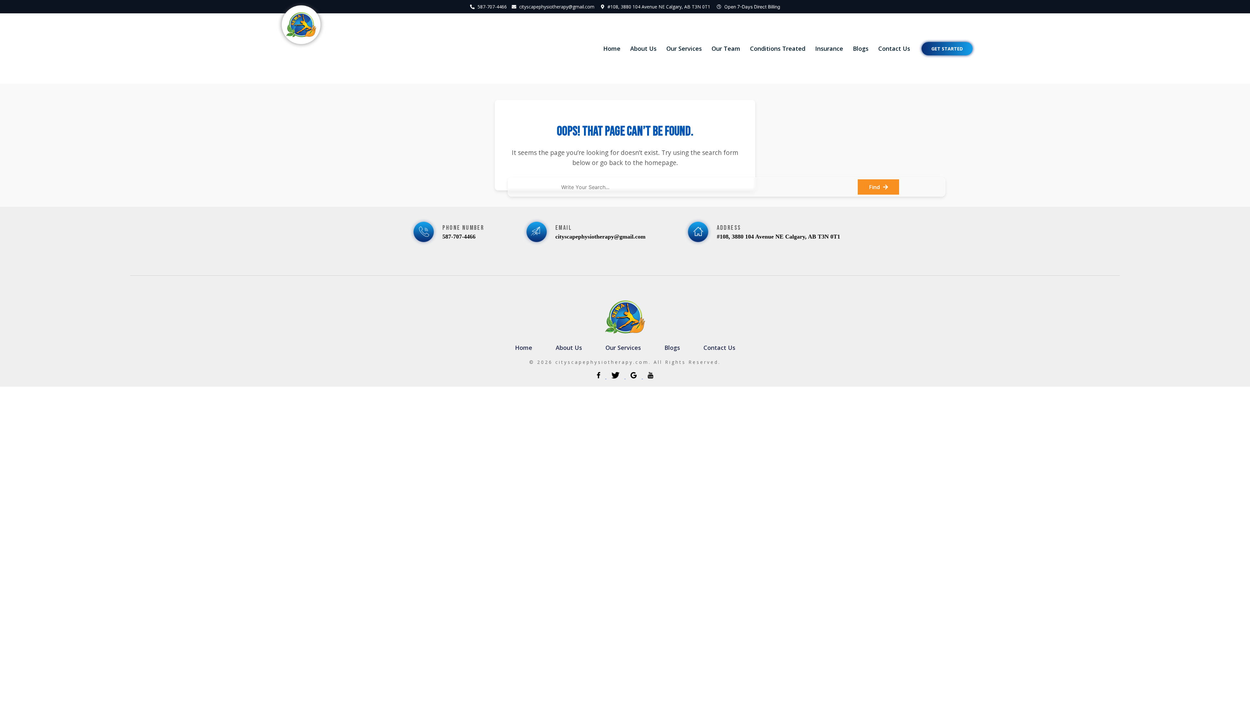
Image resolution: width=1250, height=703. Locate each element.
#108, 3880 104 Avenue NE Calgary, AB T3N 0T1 (658, 7)
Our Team (726, 48)
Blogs (860, 48)
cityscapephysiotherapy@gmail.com (556, 7)
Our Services (684, 48)
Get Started (947, 49)
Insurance (829, 48)
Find (874, 187)
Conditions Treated (777, 48)
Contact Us (894, 48)
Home (611, 48)
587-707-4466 (492, 7)
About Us (643, 48)
